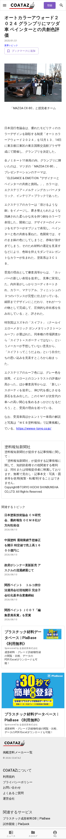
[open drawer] (4, 5)
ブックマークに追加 (24, 50)
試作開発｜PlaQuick (16, 824)
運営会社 (9, 798)
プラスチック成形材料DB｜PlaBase (26, 818)
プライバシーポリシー (18, 782)
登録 (49, 5)
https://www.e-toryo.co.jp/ (34, 428)
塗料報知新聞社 (17, 447)
